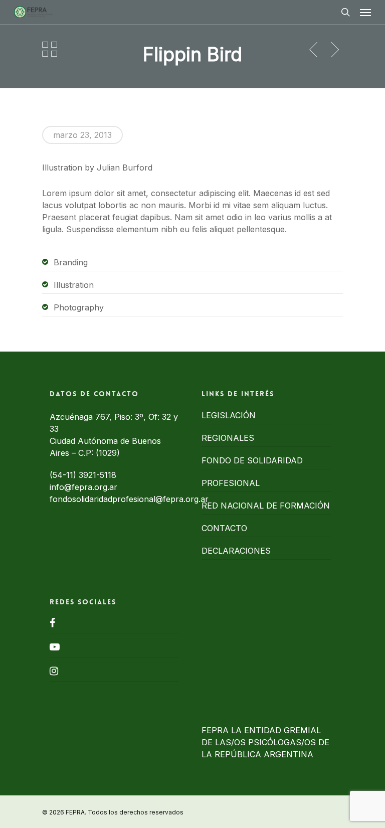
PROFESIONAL (231, 483)
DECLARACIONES (236, 551)
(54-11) (64, 475)
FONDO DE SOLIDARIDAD (252, 460)
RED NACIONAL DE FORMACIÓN (266, 506)
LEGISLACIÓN (229, 415)
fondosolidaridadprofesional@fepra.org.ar (129, 499)
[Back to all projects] (49, 49)
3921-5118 (97, 475)
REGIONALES (228, 438)
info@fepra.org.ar (83, 487)
